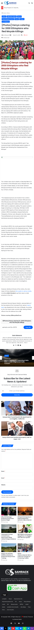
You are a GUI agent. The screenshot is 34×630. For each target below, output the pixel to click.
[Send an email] (10, 35)
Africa (8, 13)
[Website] (14, 345)
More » (26, 342)
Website (3, 484)
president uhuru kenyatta (12, 607)
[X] (16, 345)
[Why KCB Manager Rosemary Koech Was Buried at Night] (8, 511)
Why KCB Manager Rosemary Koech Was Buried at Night (7, 518)
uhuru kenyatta (10, 609)
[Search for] (32, 3)
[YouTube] (20, 345)
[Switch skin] (29, 3)
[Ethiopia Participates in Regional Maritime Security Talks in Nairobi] (25, 511)
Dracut (10, 598)
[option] (17, 358)
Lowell (3, 604)
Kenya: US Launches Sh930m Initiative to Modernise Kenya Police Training (8, 556)
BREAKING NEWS (11, 16)
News (16, 19)
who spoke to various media (23, 291)
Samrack (25, 616)
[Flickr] (18, 345)
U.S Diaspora (6, 21)
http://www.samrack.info (7, 601)
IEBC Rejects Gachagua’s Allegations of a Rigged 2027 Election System (25, 536)
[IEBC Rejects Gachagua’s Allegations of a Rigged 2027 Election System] (25, 528)
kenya (20, 601)
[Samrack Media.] (10, 3)
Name (3, 471)
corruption (4, 598)
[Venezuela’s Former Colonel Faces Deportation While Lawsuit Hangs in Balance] (8, 528)
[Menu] (2, 3)
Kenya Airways (27, 601)
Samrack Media (18, 619)
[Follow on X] (9, 35)
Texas (29, 607)
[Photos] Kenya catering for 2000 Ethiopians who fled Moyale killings (17, 321)
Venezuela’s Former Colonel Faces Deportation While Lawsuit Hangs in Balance (8, 537)
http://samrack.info (18, 598)
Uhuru (3, 609)
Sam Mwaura (6, 35)
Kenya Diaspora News (8, 19)
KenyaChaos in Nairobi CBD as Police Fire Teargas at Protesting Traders (25, 556)
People (22, 19)
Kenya (19, 16)
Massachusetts (14, 604)
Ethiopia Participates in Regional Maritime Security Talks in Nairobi (25, 518)
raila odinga (23, 607)
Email (3, 478)
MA (8, 604)
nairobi (26, 604)
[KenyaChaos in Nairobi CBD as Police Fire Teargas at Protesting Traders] (25, 547)
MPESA (21, 604)
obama (3, 607)
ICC (16, 601)
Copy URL (28, 327)
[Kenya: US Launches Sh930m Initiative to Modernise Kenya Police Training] (8, 547)
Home (4, 13)
